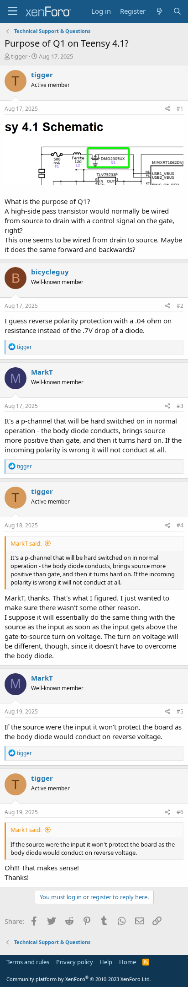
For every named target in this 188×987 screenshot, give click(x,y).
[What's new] (159, 11)
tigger (19, 56)
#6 (180, 812)
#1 (180, 109)
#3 (180, 406)
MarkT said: (26, 543)
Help (105, 962)
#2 (180, 306)
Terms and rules (27, 962)
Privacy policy (74, 962)
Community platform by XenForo (78, 979)
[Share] (167, 109)
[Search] (177, 11)
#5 (180, 711)
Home (127, 962)
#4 (180, 525)
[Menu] (12, 11)
